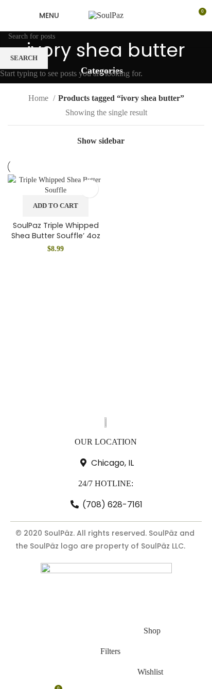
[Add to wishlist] (89, 189)
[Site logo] (106, 14)
